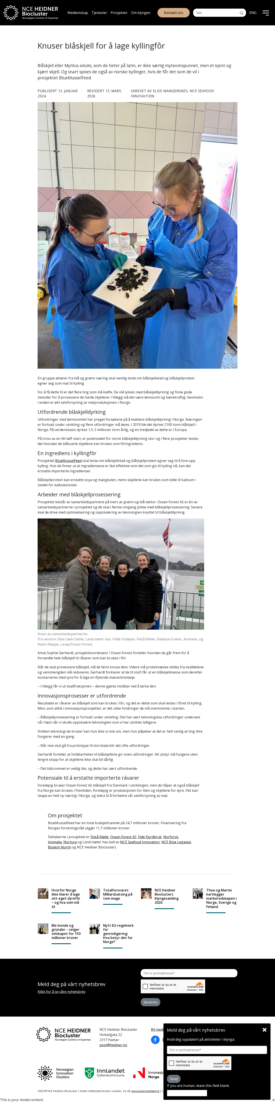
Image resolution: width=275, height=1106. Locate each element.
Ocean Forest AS (123, 836)
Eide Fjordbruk (150, 836)
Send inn (150, 1002)
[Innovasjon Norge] (149, 1073)
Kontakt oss (173, 12)
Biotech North (59, 847)
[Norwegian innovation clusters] (55, 1073)
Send (174, 1079)
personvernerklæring (145, 1091)
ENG (253, 12)
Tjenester (99, 12)
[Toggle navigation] (266, 13)
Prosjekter (119, 12)
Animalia (55, 842)
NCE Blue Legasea (176, 842)
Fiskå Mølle (99, 836)
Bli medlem (160, 1029)
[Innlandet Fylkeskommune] (105, 1073)
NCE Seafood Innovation (140, 842)
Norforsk (170, 836)
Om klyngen (140, 12)
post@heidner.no (113, 1045)
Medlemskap (77, 12)
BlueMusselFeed (68, 460)
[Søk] (241, 13)
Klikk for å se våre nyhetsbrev (62, 991)
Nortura (70, 842)
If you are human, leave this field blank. (198, 1085)
